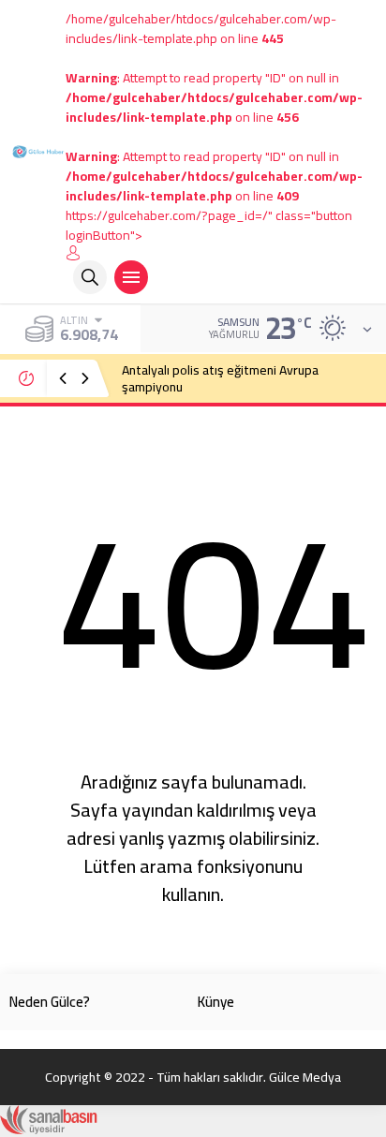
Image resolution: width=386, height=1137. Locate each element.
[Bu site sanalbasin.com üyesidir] (48, 1125)
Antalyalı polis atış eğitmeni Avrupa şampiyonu (220, 378)
